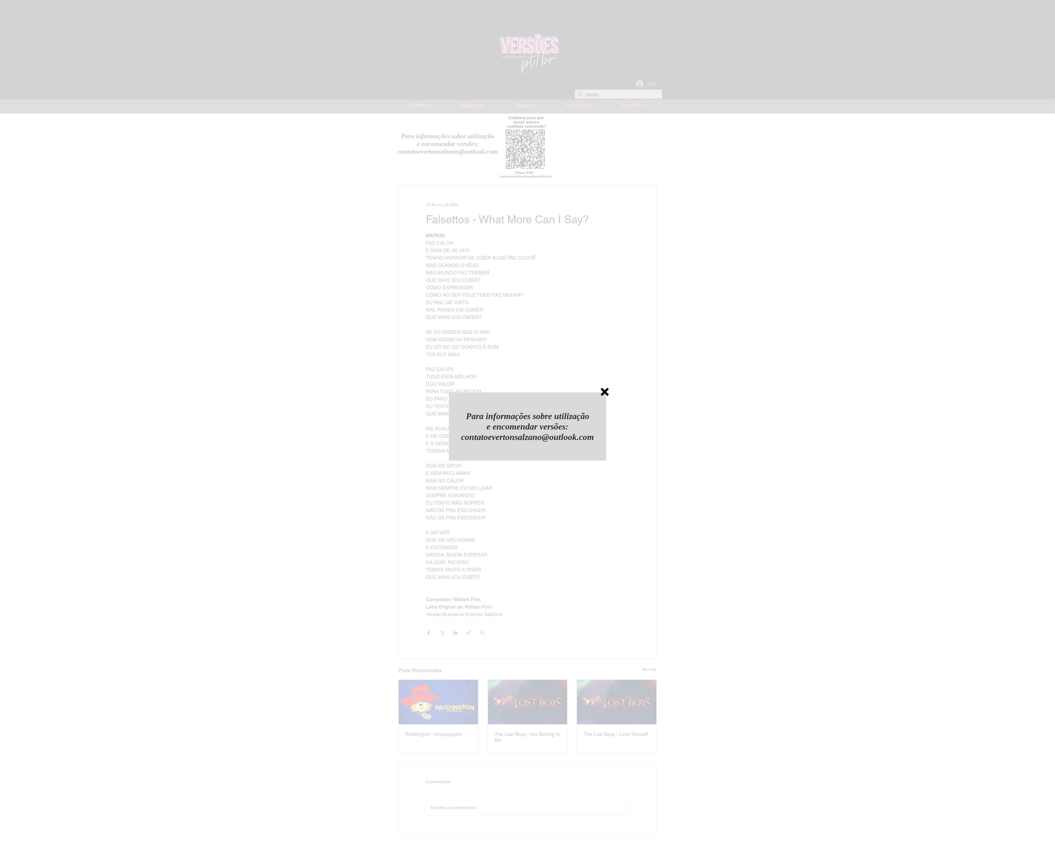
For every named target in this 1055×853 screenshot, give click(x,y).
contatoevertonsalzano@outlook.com (527, 437)
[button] (605, 392)
